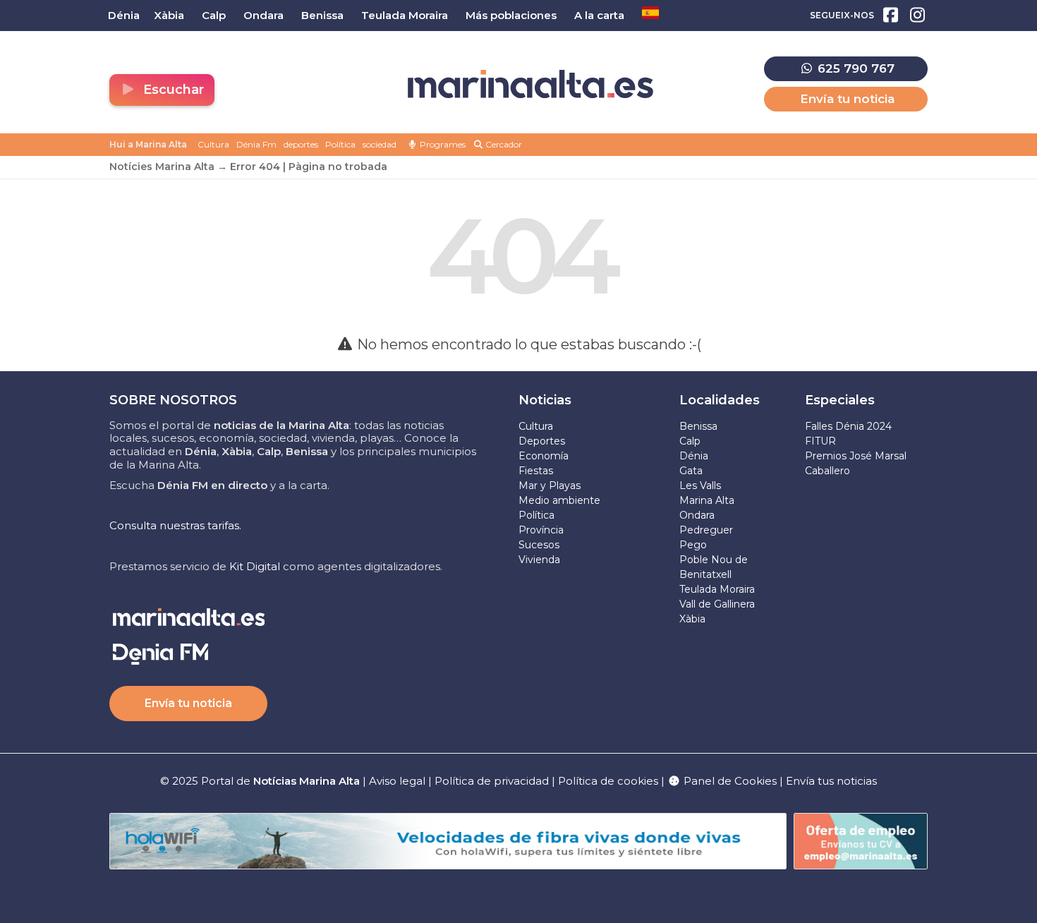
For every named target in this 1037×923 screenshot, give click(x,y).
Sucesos (538, 544)
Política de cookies (608, 781)
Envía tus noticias (831, 781)
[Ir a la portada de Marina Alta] (530, 84)
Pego (693, 544)
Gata (691, 470)
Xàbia (692, 619)
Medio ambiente (559, 500)
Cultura (213, 144)
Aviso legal (397, 781)
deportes (301, 144)
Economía (543, 456)
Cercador (502, 144)
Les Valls (700, 485)
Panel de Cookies (729, 781)
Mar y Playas (549, 485)
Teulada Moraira (717, 589)
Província (541, 530)
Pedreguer (706, 530)
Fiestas (535, 470)
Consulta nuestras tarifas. (175, 525)
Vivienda (539, 559)
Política (340, 144)
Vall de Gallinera (717, 604)
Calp (690, 441)
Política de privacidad (493, 781)
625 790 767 (854, 68)
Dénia (693, 456)
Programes (442, 144)
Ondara (697, 515)
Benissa (698, 426)
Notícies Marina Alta (161, 166)
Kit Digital (254, 566)
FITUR (820, 441)
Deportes (541, 441)
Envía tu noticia (847, 99)
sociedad (379, 144)
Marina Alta (706, 500)
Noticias (544, 400)
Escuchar (172, 89)
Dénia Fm (256, 144)
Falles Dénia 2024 (848, 426)
